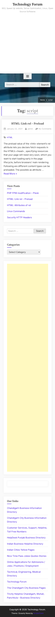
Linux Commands (16, 211)
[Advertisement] (27, 44)
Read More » (10, 174)
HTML (10, 137)
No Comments (45, 129)
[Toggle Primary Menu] (27, 76)
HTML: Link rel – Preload (27, 123)
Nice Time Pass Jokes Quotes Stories (26, 556)
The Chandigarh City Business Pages (26, 587)
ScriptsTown (38, 613)
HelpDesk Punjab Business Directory (26, 537)
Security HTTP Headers (19, 217)
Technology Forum (28, 4)
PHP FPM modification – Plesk (23, 193)
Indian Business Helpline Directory (25, 543)
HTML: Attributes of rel (19, 205)
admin (30, 129)
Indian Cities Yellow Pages (20, 549)
